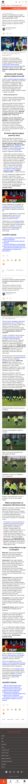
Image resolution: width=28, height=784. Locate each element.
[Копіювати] (10, 33)
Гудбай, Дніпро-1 (17, 8)
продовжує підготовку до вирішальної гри (13, 322)
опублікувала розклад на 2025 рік (12, 207)
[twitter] (14, 772)
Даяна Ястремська (19, 270)
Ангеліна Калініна (10, 270)
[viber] (21, 772)
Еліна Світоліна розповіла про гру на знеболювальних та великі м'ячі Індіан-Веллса (14, 249)
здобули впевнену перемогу (16, 79)
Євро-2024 (17, 719)
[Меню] (26, 2)
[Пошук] (23, 2)
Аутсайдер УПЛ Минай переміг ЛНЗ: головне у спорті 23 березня (14, 694)
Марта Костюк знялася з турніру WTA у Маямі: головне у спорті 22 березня (12, 698)
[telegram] (18, 772)
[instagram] (10, 772)
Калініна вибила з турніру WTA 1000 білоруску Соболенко (13, 238)
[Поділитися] (7, 33)
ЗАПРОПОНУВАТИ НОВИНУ (14, 731)
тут (8, 231)
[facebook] (6, 772)
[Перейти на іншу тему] (19, 2)
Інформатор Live (16, 227)
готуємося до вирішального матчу (13, 523)
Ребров (22, 719)
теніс (3, 270)
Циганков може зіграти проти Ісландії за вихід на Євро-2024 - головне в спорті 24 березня (12, 690)
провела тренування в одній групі (12, 337)
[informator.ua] (3, 2)
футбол (3, 719)
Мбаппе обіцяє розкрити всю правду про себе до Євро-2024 (11, 686)
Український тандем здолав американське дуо (10, 65)
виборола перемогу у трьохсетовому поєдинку (13, 147)
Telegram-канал (19, 221)
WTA (3, 271)
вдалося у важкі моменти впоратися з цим (12, 169)
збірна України (10, 719)
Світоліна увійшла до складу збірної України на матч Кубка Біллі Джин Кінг (13, 245)
